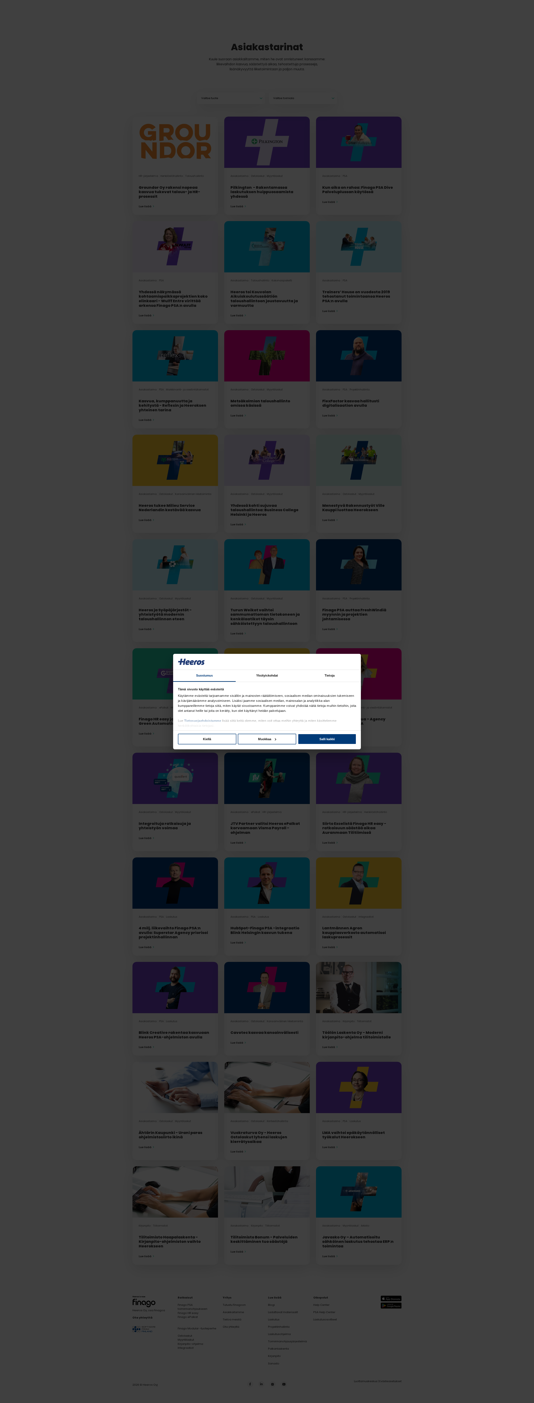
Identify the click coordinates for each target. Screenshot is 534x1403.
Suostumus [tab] (204, 675)
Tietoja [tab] (330, 675)
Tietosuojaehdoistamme (202, 720)
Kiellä (207, 739)
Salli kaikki (327, 739)
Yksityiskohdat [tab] (267, 675)
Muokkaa (264, 739)
